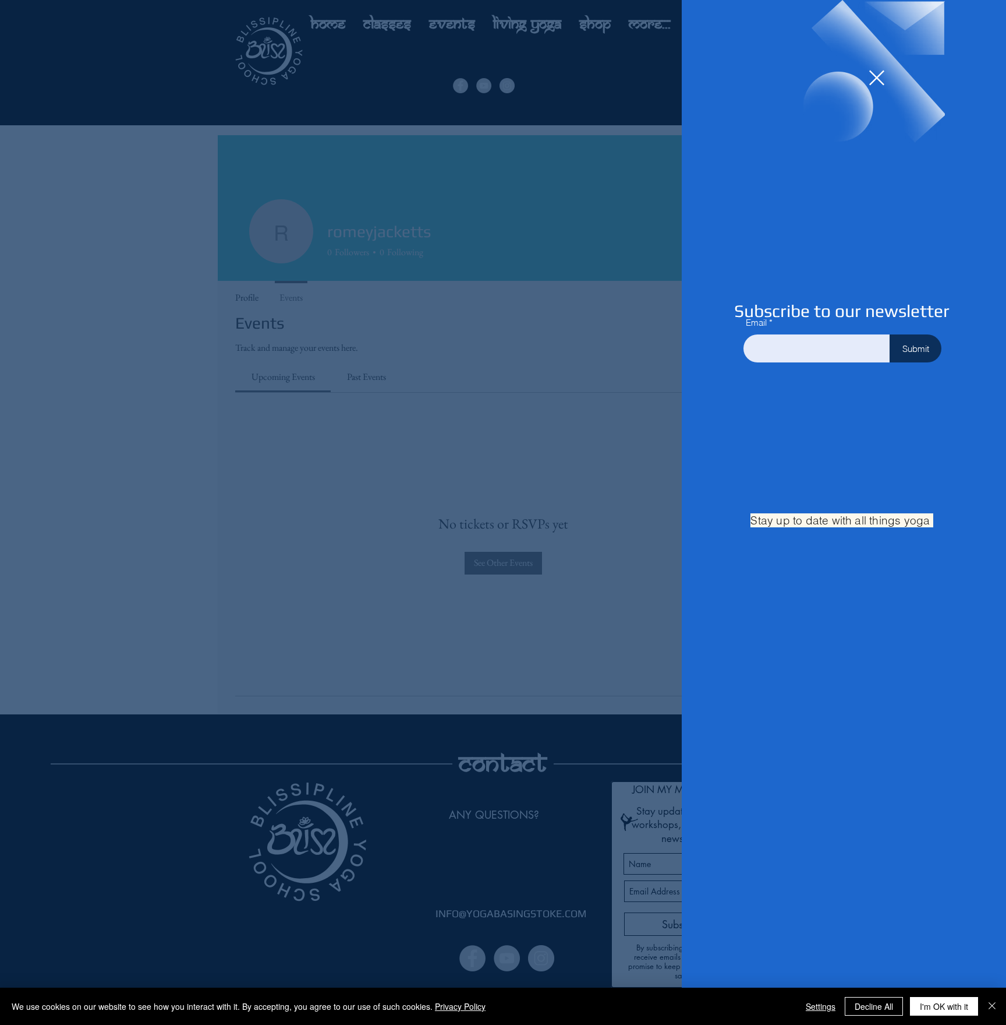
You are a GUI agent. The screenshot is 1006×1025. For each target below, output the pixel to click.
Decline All (874, 1006)
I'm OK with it (944, 1006)
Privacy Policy (460, 1006)
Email (756, 322)
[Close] (992, 1006)
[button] (876, 78)
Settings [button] (820, 1006)
